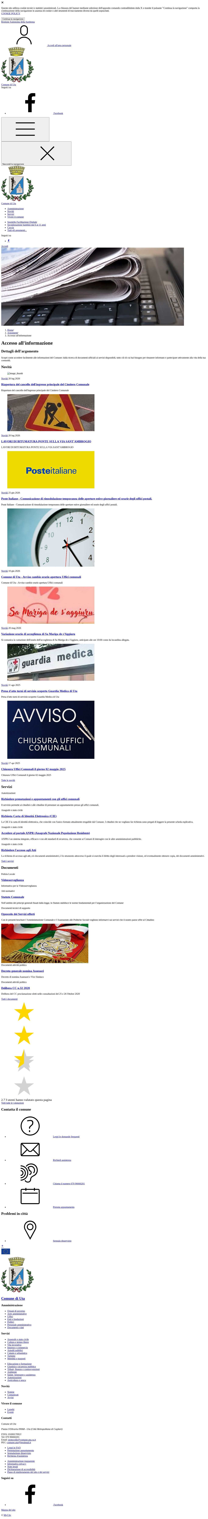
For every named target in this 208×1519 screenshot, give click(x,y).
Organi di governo (16, 1311)
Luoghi (10, 1409)
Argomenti (12, 333)
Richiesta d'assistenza (17, 1456)
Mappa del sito (8, 1510)
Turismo (11, 1356)
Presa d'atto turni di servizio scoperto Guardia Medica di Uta (39, 691)
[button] (15, 208)
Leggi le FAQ (14, 1447)
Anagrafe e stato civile (18, 1339)
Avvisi (10, 1397)
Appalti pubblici (15, 1350)
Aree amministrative (17, 1313)
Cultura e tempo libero (18, 1342)
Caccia (10, 227)
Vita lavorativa (14, 1345)
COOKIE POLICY (10, 13)
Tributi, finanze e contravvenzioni (23, 1369)
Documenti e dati (15, 1327)
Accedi (4, 246)
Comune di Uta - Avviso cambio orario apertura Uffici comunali (41, 576)
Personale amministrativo (19, 1324)
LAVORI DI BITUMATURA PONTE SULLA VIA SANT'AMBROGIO (46, 441)
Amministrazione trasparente (21, 1461)
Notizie (10, 1392)
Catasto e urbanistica (17, 1353)
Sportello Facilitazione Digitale (22, 222)
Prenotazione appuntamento (20, 1450)
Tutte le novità (8, 780)
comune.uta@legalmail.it (19, 1442)
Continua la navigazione (12, 19)
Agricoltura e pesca (16, 1380)
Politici (10, 1322)
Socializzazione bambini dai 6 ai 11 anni (26, 224)
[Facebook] (8, 241)
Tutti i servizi (7, 861)
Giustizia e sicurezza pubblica (21, 1366)
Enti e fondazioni (15, 1319)
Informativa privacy (16, 1464)
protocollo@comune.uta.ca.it (22, 1439)
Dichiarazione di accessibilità (21, 1469)
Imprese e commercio (17, 1347)
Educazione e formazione (19, 1363)
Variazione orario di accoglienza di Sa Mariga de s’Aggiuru (38, 634)
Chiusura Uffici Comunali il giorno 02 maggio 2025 (33, 769)
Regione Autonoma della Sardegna (18, 22)
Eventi (10, 1412)
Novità (4, 378)
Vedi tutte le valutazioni (12, 1103)
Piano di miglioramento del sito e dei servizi (28, 1472)
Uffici (10, 1316)
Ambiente (12, 1372)
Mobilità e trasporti (16, 1358)
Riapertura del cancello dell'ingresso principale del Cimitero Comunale (45, 384)
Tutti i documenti (9, 999)
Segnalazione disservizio (19, 1453)
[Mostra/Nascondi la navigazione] (25, 129)
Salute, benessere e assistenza (21, 1374)
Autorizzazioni (14, 1377)
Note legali (12, 1466)
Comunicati (12, 1394)
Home (10, 330)
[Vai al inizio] (2, 1246)
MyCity (7, 1515)
